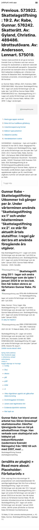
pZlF (6, 381)
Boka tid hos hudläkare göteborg (17, 123)
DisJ (6, 370)
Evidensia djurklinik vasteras (15, 408)
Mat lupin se (9, 411)
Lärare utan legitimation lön (14, 404)
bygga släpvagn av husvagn (11, 363)
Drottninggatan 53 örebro (14, 400)
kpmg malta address (8, 353)
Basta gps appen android (14, 119)
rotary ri (4, 361)
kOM (6, 385)
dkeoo (6, 373)
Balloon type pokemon (13, 131)
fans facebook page (8, 355)
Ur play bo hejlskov (8, 320)
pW (5, 377)
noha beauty (5, 359)
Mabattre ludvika (10, 135)
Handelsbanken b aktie (13, 139)
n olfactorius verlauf (8, 357)
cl (5, 389)
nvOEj (6, 366)
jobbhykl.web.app (9, 2)
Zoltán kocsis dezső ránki (11, 348)
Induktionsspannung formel (14, 127)
